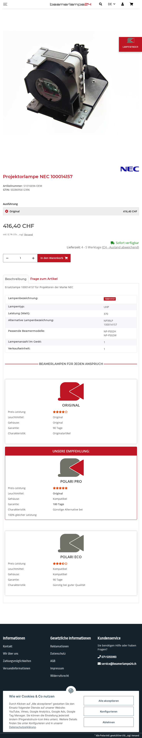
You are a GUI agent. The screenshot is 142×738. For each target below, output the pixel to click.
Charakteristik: (17, 433)
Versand (28, 234)
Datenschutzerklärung (22, 727)
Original (73, 211)
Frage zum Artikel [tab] (44, 279)
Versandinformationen (16, 668)
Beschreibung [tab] (15, 279)
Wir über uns (10, 653)
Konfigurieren (108, 711)
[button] (100, 4)
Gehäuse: (14, 422)
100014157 (110, 299)
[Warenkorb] (133, 4)
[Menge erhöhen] (33, 258)
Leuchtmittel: (16, 417)
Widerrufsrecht (59, 676)
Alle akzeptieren (109, 700)
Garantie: (13, 428)
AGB (52, 661)
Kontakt (7, 646)
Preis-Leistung (17, 412)
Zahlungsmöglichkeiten (17, 661)
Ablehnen (109, 722)
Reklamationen (59, 646)
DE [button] (110, 4)
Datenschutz (58, 653)
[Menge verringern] (7, 258)
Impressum (57, 668)
